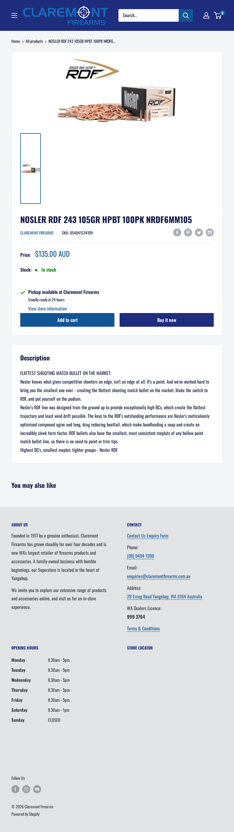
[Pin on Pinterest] (188, 232)
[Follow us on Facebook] (15, 789)
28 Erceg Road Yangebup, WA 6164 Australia (164, 596)
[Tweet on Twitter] (199, 232)
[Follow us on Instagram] (26, 789)
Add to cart (67, 319)
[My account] (206, 15)
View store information (47, 308)
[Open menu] (14, 15)
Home (15, 41)
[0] (217, 15)
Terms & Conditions (143, 628)
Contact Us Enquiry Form (147, 535)
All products (34, 41)
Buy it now (166, 319)
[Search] (186, 15)
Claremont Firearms (37, 233)
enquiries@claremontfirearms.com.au (158, 576)
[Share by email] (210, 232)
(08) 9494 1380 (140, 555)
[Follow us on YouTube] (37, 789)
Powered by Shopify (25, 814)
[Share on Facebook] (177, 232)
